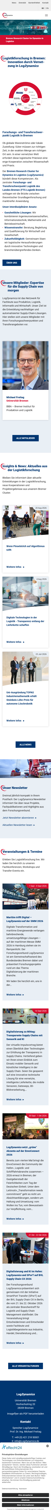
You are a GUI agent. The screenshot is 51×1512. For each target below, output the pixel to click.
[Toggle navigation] (46, 15)
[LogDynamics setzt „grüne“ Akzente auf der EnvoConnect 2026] (25, 1130)
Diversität (22, 3)
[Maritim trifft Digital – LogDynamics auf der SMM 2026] (25, 900)
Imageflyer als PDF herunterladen (25, 1417)
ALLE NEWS (25, 748)
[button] (5, 382)
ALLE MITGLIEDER (25, 442)
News (14, 3)
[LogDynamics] (7, 15)
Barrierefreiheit (34, 3)
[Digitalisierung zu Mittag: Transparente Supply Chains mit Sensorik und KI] (25, 1019)
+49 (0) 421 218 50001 (27, 1441)
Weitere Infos (13, 998)
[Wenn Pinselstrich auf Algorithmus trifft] (25, 526)
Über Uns (11, 262)
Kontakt (45, 3)
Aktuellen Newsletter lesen (17, 828)
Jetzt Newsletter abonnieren (18, 821)
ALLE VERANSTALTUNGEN (25, 1369)
